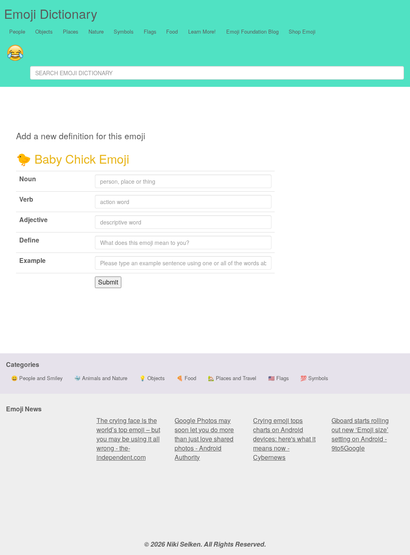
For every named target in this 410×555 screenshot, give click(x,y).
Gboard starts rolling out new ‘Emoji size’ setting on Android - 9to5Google (360, 434)
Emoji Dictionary (50, 13)
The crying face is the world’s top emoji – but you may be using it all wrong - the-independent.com (128, 439)
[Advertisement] (186, 110)
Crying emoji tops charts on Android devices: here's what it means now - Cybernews (284, 439)
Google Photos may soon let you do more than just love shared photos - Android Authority (204, 439)
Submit (108, 282)
